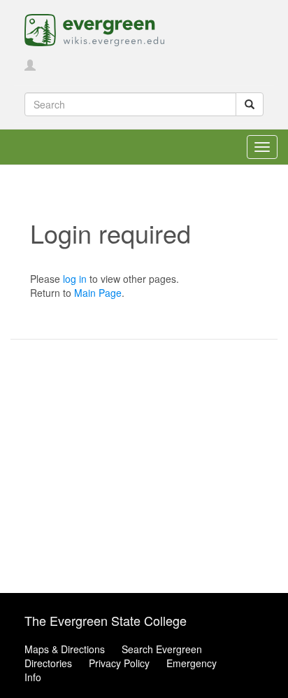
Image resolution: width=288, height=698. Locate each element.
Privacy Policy (119, 663)
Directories (48, 663)
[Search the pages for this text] (250, 104)
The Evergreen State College (105, 620)
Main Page (98, 293)
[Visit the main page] (94, 29)
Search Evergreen (162, 649)
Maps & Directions (64, 649)
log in (75, 279)
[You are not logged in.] (30, 66)
